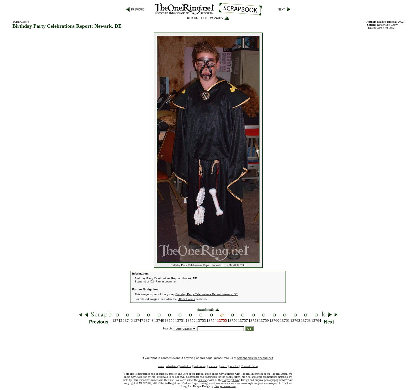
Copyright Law (230, 380)
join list (234, 366)
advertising (172, 366)
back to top (200, 366)
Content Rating (249, 366)
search (223, 366)
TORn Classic (20, 21)
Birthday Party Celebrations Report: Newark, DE (206, 294)
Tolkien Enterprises (252, 373)
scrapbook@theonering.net (255, 357)
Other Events (186, 299)
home (161, 366)
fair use (202, 380)
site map (213, 366)
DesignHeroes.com (225, 386)
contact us (185, 366)
